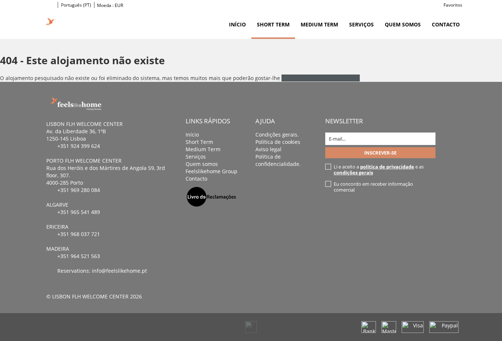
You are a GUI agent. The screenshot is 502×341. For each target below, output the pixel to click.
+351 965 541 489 (78, 211)
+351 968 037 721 (78, 234)
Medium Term (319, 24)
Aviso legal (268, 149)
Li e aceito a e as (379, 169)
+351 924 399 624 (78, 145)
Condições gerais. (277, 134)
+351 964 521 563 (78, 256)
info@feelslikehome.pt (119, 270)
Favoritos (453, 5)
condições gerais (353, 172)
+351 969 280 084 (78, 189)
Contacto (446, 24)
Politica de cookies (277, 141)
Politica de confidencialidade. (278, 160)
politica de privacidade (387, 166)
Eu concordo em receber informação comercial (373, 187)
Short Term (273, 24)
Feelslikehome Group (211, 171)
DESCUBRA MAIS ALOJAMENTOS (321, 78)
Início (237, 24)
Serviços (361, 24)
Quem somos (403, 24)
